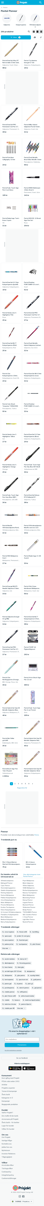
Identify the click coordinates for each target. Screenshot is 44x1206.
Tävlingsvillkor (7, 1168)
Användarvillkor (8, 1165)
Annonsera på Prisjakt (10, 1119)
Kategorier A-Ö (7, 1098)
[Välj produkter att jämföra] (35, 37)
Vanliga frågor (7, 1140)
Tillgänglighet (7, 1157)
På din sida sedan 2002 (10, 1081)
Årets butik (6, 1094)
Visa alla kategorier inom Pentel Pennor (31, 875)
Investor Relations (8, 1154)
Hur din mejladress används (13, 1050)
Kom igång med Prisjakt (10, 1078)
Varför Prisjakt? (7, 1113)
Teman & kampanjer (9, 1091)
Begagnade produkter (10, 1104)
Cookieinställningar (9, 1178)
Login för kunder (8, 1126)
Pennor (5, 7)
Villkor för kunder (8, 1129)
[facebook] (23, 1196)
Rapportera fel (22, 788)
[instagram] (19, 1196)
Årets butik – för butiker (10, 1122)
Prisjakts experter (8, 1088)
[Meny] (2, 2)
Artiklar (4, 1085)
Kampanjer (6, 1101)
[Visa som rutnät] (34, 31)
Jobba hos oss (7, 1147)
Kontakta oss (7, 1144)
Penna (36, 835)
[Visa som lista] (37, 31)
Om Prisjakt (6, 1137)
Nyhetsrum (6, 1150)
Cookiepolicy (6, 1172)
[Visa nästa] (32, 783)
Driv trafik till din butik (10, 1116)
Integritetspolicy (8, 1175)
